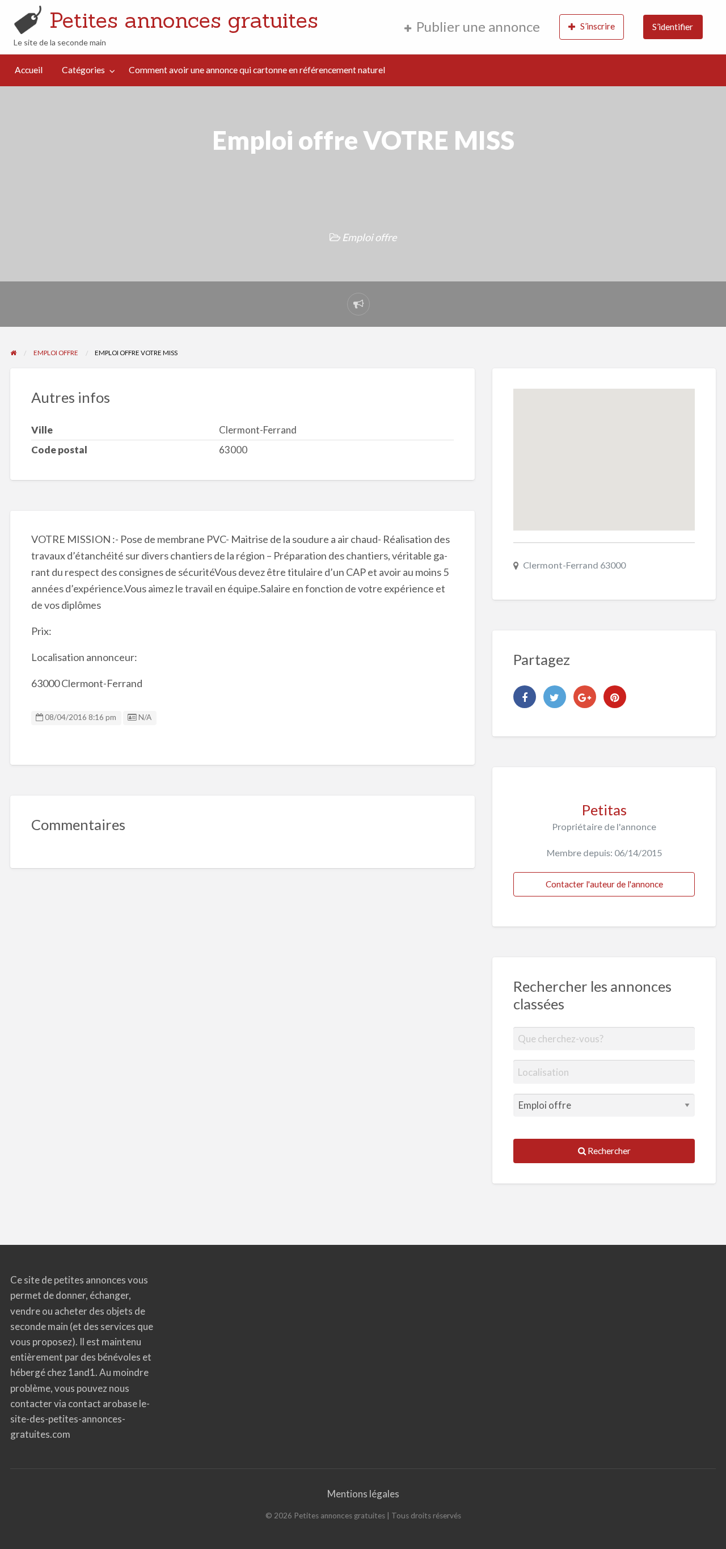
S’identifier (672, 27)
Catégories (83, 70)
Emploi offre (369, 237)
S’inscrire (597, 26)
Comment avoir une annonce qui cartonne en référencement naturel (257, 70)
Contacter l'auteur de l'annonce (604, 884)
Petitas (604, 809)
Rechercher (608, 1151)
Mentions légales (363, 1494)
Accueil (29, 70)
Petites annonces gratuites (183, 19)
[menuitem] (472, 27)
